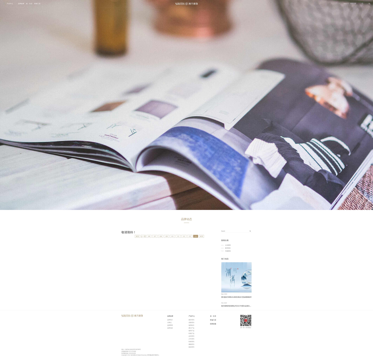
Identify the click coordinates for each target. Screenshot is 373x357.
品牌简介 (170, 320)
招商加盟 (213, 324)
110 (172, 236)
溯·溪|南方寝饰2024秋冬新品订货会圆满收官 (236, 297)
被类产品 (191, 330)
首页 (137, 236)
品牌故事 (21, 3)
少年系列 (191, 339)
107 (155, 236)
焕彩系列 (191, 347)
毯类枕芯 (191, 325)
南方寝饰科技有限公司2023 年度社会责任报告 (237, 306)
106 (149, 236)
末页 (201, 236)
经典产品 (191, 333)
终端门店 (37, 3)
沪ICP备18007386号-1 (153, 355)
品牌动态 (170, 328)
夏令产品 (191, 328)
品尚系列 (191, 336)
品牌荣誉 (170, 325)
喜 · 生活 (29, 3)
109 (166, 236)
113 (190, 236)
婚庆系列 (191, 320)
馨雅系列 (191, 344)
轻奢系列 (191, 341)
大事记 (169, 322)
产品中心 (192, 316)
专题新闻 (228, 251)
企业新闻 (228, 245)
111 (178, 236)
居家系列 (191, 322)
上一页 (143, 236)
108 (160, 236)
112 (184, 236)
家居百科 (228, 248)
